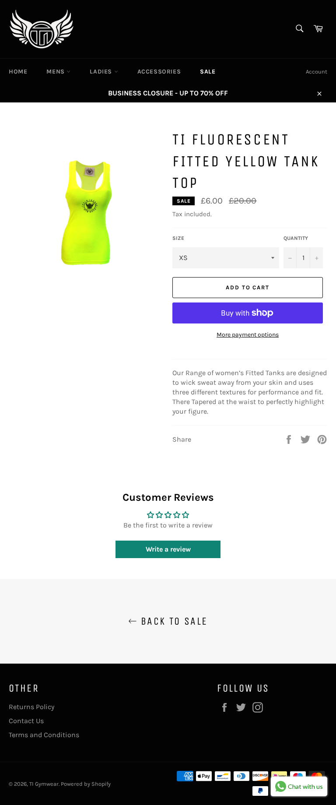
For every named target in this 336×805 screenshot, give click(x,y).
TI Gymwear (44, 783)
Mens (56, 71)
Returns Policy (31, 707)
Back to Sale (172, 621)
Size (178, 238)
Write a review (168, 549)
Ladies (102, 71)
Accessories (159, 71)
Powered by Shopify (86, 783)
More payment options (248, 334)
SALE (207, 71)
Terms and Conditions (44, 735)
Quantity (296, 238)
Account (316, 71)
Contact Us (26, 721)
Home (18, 71)
